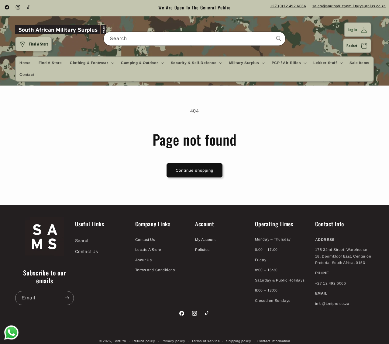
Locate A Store (148, 249)
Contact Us (86, 251)
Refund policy (144, 340)
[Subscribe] (67, 298)
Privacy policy (173, 340)
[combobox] (194, 39)
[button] (91, 63)
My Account (205, 239)
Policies (202, 249)
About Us (143, 260)
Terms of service (205, 340)
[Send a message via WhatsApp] (11, 332)
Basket (351, 45)
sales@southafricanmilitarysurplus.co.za (349, 6)
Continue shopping (194, 170)
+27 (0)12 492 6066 (288, 6)
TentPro (119, 341)
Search (82, 240)
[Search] (278, 38)
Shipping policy (238, 340)
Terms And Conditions (155, 270)
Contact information (273, 340)
